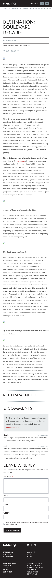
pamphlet (21, 161)
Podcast (30, 556)
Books (29, 554)
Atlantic (7, 570)
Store (29, 559)
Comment (8, 477)
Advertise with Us (35, 567)
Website (7, 513)
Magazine (31, 552)
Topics (33, 4)
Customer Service (35, 563)
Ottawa (6, 567)
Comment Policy (12, 427)
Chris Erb (11, 40)
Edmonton (7, 572)
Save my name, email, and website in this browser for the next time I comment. (27, 524)
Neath (6, 435)
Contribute (32, 570)
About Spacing (33, 565)
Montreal (7, 565)
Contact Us (32, 574)
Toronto (7, 554)
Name (6, 496)
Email (6, 505)
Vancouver (8, 556)
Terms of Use (32, 572)
